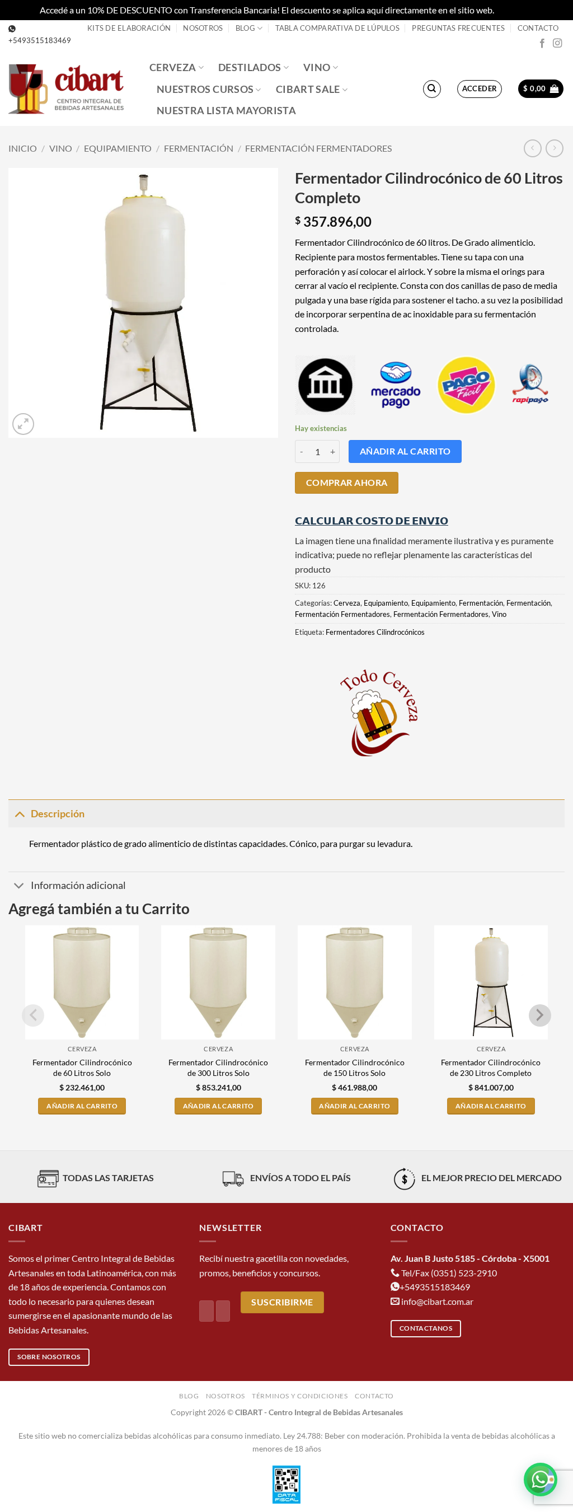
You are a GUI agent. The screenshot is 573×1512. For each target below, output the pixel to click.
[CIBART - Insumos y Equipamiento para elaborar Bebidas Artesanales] (70, 88)
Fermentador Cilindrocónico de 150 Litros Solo (355, 1067)
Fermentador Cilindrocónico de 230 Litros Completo (491, 1067)
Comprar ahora (347, 483)
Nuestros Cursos (205, 89)
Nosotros (203, 28)
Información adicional (78, 885)
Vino (316, 67)
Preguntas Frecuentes (458, 28)
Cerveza (172, 67)
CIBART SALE (308, 89)
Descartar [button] (515, 9)
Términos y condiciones (299, 1396)
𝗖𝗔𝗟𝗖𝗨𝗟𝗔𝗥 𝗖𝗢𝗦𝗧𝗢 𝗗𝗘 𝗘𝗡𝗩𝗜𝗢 (371, 520)
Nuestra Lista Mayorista (226, 110)
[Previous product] (554, 148)
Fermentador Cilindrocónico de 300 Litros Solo (218, 1067)
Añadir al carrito (405, 451)
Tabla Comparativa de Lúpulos (337, 28)
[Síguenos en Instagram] (557, 44)
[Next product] (532, 148)
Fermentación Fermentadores (318, 148)
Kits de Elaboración (129, 28)
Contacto (538, 28)
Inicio (22, 148)
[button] (479, 89)
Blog (245, 28)
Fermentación (198, 148)
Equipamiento (118, 148)
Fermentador (54, 843)
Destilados (249, 67)
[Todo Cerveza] (379, 713)
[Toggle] (19, 814)
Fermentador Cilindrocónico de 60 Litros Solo (82, 1067)
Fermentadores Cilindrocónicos (375, 632)
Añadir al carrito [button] (82, 1106)
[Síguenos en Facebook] (542, 44)
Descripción (57, 814)
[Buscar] (432, 89)
